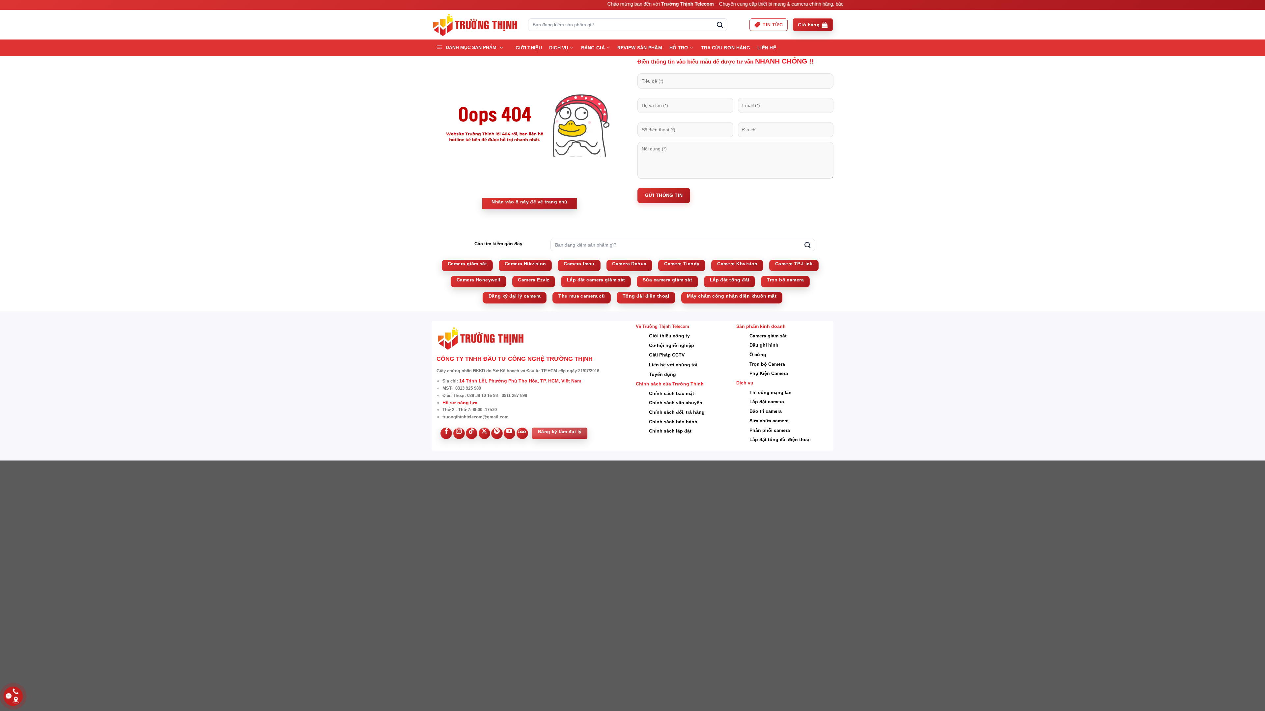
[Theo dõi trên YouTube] (509, 433)
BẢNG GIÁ (593, 47)
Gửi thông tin (664, 195)
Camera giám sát (768, 335)
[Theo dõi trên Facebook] (446, 433)
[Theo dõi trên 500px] (522, 433)
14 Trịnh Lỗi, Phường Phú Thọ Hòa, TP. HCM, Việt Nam (520, 380)
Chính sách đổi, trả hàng (677, 412)
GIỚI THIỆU (529, 47)
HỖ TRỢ (679, 47)
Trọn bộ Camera (767, 364)
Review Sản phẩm (639, 47)
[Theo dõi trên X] (484, 433)
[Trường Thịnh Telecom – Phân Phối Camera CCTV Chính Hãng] (475, 25)
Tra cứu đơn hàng (725, 47)
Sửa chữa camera (769, 420)
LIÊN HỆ (766, 47)
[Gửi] (719, 25)
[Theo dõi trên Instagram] (459, 433)
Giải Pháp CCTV (667, 354)
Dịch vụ (559, 47)
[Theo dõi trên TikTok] (471, 433)
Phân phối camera (769, 430)
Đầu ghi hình (763, 345)
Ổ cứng (757, 354)
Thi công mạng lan (770, 392)
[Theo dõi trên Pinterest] (497, 433)
